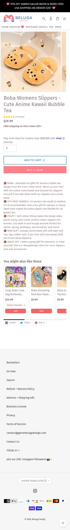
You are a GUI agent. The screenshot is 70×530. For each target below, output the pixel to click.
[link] (15, 277)
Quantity (8, 142)
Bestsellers (13, 362)
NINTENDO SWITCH (37, 26)
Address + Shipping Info (20, 397)
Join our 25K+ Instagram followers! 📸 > (29, 459)
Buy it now (35, 170)
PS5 (51, 26)
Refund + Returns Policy (21, 388)
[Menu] (64, 18)
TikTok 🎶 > (13, 450)
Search (11, 380)
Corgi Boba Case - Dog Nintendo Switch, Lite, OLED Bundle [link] (15, 292)
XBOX (58, 26)
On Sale (11, 371)
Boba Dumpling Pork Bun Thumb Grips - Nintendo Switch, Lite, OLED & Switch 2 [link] (41, 292)
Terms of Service (16, 424)
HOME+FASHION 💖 (13, 26)
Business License (16, 406)
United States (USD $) (34, 480)
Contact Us (13, 441)
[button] (61, 277)
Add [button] (16, 311)
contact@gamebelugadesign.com (26, 432)
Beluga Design (39, 519)
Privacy (11, 415)
